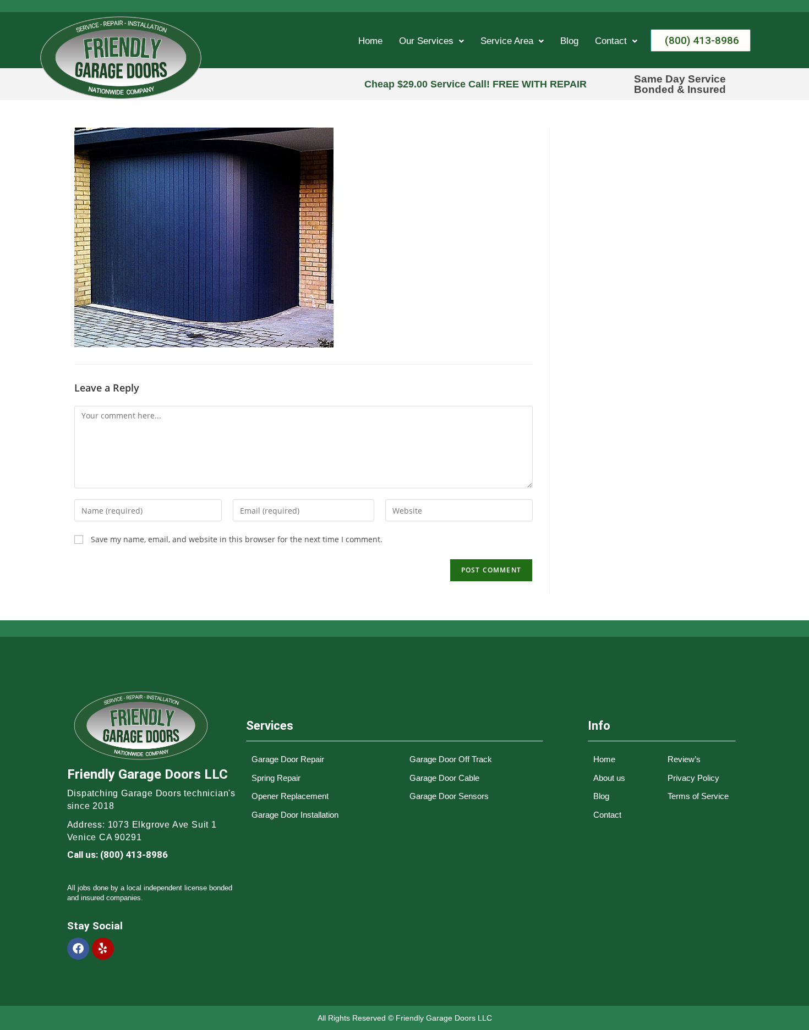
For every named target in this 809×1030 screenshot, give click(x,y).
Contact (611, 41)
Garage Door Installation (295, 814)
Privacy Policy (693, 778)
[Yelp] (103, 949)
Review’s (684, 759)
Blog (569, 41)
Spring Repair (276, 778)
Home (370, 41)
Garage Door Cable (444, 778)
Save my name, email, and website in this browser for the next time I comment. (236, 539)
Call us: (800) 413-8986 (117, 854)
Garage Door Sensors (449, 796)
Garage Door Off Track (450, 759)
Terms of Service (698, 796)
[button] (431, 41)
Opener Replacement (290, 796)
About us (609, 778)
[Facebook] (78, 949)
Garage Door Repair (288, 759)
